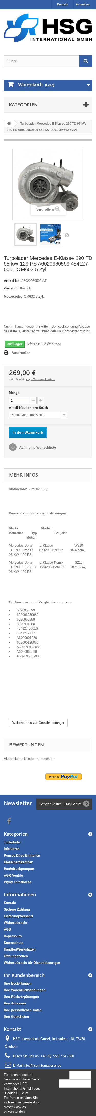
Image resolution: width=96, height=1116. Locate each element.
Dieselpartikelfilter (18, 862)
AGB (7, 929)
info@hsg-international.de (42, 1065)
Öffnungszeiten (16, 956)
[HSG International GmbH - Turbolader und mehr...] (48, 27)
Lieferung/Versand (18, 916)
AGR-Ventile (13, 875)
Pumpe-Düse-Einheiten (22, 855)
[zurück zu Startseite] (9, 123)
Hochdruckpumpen (19, 869)
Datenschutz (13, 943)
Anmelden (83, 4)
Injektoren (12, 849)
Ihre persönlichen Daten (23, 1010)
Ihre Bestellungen (18, 983)
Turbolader (12, 842)
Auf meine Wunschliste (37, 447)
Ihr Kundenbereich (24, 975)
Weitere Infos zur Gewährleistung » (38, 723)
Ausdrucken (21, 353)
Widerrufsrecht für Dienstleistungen (32, 963)
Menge (14, 393)
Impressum (13, 936)
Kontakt (62, 4)
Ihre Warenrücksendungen (25, 990)
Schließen (80, 1075)
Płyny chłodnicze (17, 882)
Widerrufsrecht (15, 923)
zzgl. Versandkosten (40, 379)
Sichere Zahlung (17, 909)
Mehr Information (75, 1083)
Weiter (66, 235)
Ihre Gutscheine (16, 1017)
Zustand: (11, 288)
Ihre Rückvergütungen (21, 997)
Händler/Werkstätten (20, 949)
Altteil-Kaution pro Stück (29, 408)
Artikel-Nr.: (12, 281)
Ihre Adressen (15, 1003)
